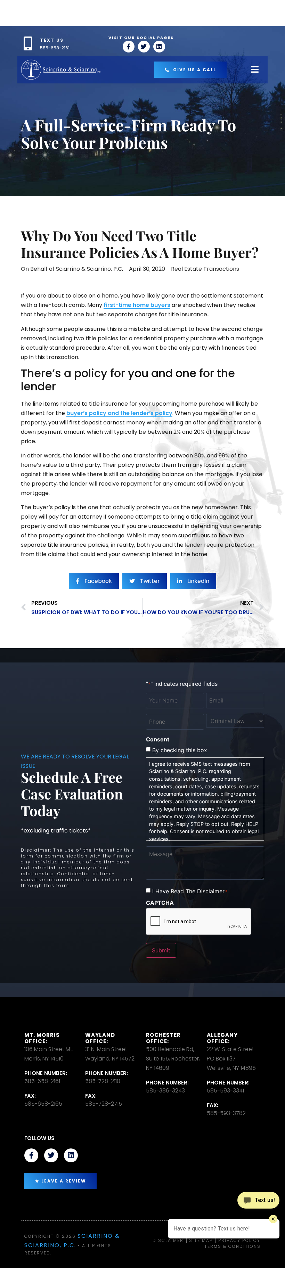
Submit (161, 950)
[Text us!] (258, 1200)
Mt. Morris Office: (42, 1038)
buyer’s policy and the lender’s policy (119, 413)
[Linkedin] (159, 46)
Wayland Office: (100, 1038)
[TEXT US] (28, 43)
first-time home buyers (137, 305)
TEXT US (52, 40)
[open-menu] (254, 70)
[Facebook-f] (129, 46)
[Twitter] (144, 46)
